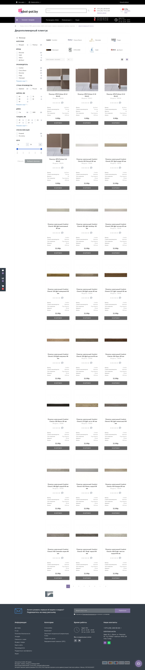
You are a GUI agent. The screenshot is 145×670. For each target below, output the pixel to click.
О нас (17, 631)
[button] (21, 2)
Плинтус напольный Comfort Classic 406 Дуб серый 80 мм (58, 485)
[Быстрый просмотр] (68, 73)
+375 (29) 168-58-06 (103, 8)
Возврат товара (20, 642)
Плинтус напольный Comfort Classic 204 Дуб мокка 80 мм (87, 290)
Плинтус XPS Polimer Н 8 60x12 (58, 160)
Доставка (18, 628)
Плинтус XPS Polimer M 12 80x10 (58, 95)
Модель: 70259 (115, 358)
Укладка (17, 636)
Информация (66, 20)
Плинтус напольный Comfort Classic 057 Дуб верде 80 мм (115, 160)
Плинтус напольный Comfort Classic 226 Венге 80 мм (58, 420)
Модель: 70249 (58, 488)
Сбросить (20, 161)
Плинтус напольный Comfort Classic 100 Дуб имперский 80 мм (58, 291)
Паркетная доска (49, 638)
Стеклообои (48, 628)
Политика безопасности (89, 614)
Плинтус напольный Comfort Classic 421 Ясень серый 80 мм (87, 486)
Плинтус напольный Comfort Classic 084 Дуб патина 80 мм (115, 225)
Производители (20, 648)
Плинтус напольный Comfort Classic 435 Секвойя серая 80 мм (58, 551)
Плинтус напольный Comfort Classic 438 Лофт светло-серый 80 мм (115, 551)
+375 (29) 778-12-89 (103, 11)
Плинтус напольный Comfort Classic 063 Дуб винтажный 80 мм (58, 226)
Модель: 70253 (87, 423)
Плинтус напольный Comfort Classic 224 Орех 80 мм (115, 355)
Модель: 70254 (87, 293)
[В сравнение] (68, 70)
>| (105, 586)
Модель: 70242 (115, 163)
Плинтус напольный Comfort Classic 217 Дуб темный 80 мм (116, 290)
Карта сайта (19, 645)
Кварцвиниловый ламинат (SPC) (54, 641)
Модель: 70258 (115, 293)
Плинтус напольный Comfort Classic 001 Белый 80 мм (87, 160)
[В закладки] (68, 67)
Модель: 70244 (115, 488)
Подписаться (122, 610)
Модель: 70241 (87, 163)
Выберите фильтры (33, 161)
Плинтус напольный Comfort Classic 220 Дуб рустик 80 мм (86, 355)
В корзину (58, 123)
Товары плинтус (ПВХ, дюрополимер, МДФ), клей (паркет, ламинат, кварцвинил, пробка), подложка (47, 26)
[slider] (17, 149)
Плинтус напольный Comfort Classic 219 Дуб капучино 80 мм (58, 356)
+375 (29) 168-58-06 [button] (112, 628)
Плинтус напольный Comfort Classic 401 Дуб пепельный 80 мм (116, 421)
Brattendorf (47, 631)
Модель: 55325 (58, 163)
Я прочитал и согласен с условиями (92, 614)
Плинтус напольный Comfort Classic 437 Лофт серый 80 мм (87, 551)
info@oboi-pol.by (110, 631)
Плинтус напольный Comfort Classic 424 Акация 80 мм (115, 485)
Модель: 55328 (58, 98)
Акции (77, 20)
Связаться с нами (20, 639)
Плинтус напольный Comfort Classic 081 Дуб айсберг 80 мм (87, 226)
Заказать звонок (101, 13)
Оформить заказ (127, 11)
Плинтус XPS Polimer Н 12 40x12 (116, 95)
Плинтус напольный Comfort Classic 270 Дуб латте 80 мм (87, 420)
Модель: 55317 (87, 98)
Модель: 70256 (87, 358)
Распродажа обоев (52, 20)
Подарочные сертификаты (23, 651)
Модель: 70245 (115, 228)
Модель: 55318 (115, 98)
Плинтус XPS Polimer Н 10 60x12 (87, 95)
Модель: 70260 (58, 423)
